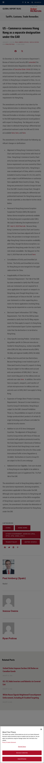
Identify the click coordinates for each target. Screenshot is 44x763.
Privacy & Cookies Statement (9, 742)
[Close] (41, 729)
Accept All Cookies (22, 759)
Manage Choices (22, 746)
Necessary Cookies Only (22, 753)
